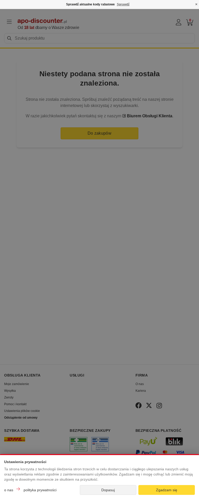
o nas (8, 490)
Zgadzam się (166, 490)
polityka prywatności (40, 490)
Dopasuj (108, 490)
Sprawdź (123, 4)
